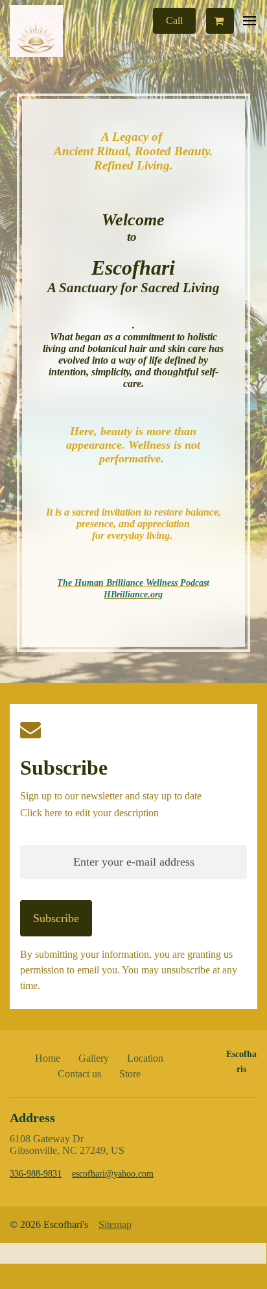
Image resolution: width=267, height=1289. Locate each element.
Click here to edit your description (89, 812)
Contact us (79, 1073)
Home (47, 1058)
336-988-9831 (36, 1174)
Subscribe (64, 767)
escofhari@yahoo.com (113, 1174)
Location (145, 1058)
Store (130, 1073)
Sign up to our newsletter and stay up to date (111, 795)
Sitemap (115, 1224)
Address (32, 1117)
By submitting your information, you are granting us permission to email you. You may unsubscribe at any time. (128, 970)
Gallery (93, 1058)
